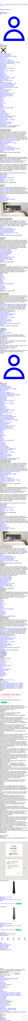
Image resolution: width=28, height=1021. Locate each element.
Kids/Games (3, 103)
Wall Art (2, 106)
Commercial (3, 998)
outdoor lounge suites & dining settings (13, 304)
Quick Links (3, 664)
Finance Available (4, 1010)
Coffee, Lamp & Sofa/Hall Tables (8, 83)
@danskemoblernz (4, 935)
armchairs (19, 139)
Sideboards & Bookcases (6, 82)
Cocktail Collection (4, 115)
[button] (4, 867)
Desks (1, 81)
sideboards (24, 223)
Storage (2, 105)
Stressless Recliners (4, 91)
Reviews (2, 671)
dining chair (23, 173)
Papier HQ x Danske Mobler (7, 107)
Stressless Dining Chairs (5, 94)
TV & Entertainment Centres (7, 85)
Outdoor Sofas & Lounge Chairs (7, 116)
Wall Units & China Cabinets (7, 86)
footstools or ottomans (9, 139)
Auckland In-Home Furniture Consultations (10, 992)
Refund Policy (3, 673)
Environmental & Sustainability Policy (9, 978)
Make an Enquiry (4, 835)
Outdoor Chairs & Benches (6, 117)
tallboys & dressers (4, 191)
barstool (10, 173)
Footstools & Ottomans (5, 60)
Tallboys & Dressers (5, 76)
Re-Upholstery (3, 996)
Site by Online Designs (5, 1020)
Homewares (3, 97)
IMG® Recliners (4, 57)
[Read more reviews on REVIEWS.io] (14, 854)
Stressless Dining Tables (5, 89)
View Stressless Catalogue (6, 251)
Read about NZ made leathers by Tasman (9, 140)
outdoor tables (10, 305)
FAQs (14, 311)
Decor (1, 101)
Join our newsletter (4, 972)
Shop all (2, 151)
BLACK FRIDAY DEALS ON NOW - (13, 128)
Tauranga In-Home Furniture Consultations (10, 994)
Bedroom (2, 71)
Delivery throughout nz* (6, 945)
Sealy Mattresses (4, 79)
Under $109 (3, 112)
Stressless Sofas (3, 92)
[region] (14, 867)
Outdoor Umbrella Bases (6, 123)
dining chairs (9, 161)
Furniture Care (3, 339)
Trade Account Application (6, 1001)
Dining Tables (3, 65)
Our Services (3, 344)
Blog (2, 679)
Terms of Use (3, 675)
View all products (4, 682)
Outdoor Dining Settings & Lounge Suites (10, 125)
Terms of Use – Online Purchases (8, 1009)
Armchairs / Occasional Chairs (7, 61)
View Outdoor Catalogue (6, 311)
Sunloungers (3, 121)
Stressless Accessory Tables (6, 95)
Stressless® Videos (4, 986)
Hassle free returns (4, 946)
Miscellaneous (3, 124)
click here (11, 746)
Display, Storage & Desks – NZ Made (9, 87)
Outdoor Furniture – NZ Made (7, 119)
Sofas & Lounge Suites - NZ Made (8, 56)
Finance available (4, 947)
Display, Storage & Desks (6, 80)
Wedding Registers (4, 1000)
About (2, 331)
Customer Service (4, 670)
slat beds (2, 189)
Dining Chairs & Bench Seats (7, 68)
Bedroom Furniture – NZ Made (7, 77)
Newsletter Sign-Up (4, 979)
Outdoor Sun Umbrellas (5, 122)
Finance (2, 676)
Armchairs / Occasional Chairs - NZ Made (10, 62)
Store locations (3, 943)
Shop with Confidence (5, 669)
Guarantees (2, 672)
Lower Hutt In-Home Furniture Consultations (10, 995)
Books (1, 99)
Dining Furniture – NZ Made (7, 70)
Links (1, 667)
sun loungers (17, 305)
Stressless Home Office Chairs (7, 93)
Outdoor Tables (3, 118)
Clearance (3, 328)
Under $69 (2, 111)
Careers (2, 981)
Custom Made (3, 997)
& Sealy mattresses (9, 189)
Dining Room (3, 64)
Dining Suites (3, 67)
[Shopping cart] (26, 44)
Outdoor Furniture (4, 113)
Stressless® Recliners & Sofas (7, 63)
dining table (23, 161)
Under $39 (2, 110)
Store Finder (3, 654)
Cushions (2, 100)
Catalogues (2, 666)
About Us (2, 977)
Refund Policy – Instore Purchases (8, 1008)
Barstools (2, 69)
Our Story (2, 333)
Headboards (3, 75)
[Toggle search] (0, 44)
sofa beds (14, 138)
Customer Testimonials (5, 1004)
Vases (1, 109)
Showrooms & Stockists (5, 665)
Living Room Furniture (5, 54)
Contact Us (2, 349)
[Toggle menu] (2, 44)
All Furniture (3, 46)
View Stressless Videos (5, 252)
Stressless (2, 88)
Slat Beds (2, 73)
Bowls (1, 98)
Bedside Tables (3, 74)
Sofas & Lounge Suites (5, 55)
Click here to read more (5, 249)
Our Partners (3, 948)
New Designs (3, 329)
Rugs (1, 104)
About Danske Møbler (5, 658)
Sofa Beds (2, 58)
